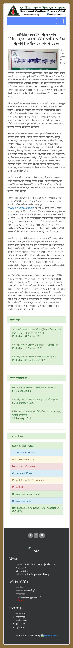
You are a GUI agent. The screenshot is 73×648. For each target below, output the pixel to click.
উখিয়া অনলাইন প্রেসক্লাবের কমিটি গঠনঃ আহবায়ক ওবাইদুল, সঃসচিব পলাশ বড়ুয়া (36, 415)
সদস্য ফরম (20, 613)
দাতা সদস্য (20, 616)
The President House (23, 452)
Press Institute (20, 487)
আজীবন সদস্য (21, 620)
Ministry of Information (24, 466)
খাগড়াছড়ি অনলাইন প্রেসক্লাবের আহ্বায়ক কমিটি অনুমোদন (35, 401)
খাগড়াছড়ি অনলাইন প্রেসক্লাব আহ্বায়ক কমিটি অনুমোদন (34, 358)
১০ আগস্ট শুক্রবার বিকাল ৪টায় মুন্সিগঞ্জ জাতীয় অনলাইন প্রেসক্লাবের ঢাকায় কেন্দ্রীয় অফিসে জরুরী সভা (36, 332)
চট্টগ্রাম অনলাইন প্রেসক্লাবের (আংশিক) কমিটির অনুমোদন (34, 389)
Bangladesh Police (22, 501)
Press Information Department (28, 480)
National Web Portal (23, 445)
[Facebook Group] (36, 535)
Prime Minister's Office (24, 459)
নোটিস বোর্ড (20, 623)
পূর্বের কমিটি (20, 627)
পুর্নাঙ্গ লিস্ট (20, 600)
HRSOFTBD (51, 635)
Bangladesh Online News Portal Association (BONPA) (35, 509)
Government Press (22, 473)
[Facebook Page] (31, 535)
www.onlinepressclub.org (21, 207)
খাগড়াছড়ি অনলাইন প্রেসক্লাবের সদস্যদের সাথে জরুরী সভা (35, 346)
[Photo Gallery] (42, 535)
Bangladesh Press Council (26, 494)
